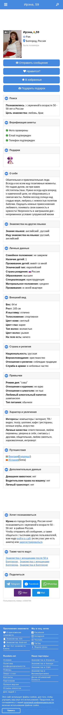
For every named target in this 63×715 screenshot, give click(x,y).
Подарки (19, 151)
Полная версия (11, 684)
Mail (43, 592)
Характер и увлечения (28, 413)
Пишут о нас (9, 674)
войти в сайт (24, 538)
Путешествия (22, 451)
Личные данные (24, 249)
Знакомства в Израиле (43, 660)
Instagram (39, 636)
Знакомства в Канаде (42, 664)
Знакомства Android (16, 642)
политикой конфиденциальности (39, 702)
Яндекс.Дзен (40, 647)
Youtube (38, 640)
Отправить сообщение (33, 62)
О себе (18, 174)
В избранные (33, 79)
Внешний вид (22, 298)
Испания (14, 460)
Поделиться (22, 575)
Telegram (15, 584)
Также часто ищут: (25, 552)
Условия (7, 660)
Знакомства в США (41, 667)
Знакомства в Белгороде (34, 565)
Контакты (8, 677)
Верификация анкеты (27, 123)
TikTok (37, 643)
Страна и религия (25, 347)
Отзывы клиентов (12, 688)
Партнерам (9, 681)
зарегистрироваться (30, 542)
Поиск (18, 99)
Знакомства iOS (14, 639)
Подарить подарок (33, 88)
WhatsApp (52, 584)
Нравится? (33, 71)
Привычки (20, 376)
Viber (24, 592)
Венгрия (13, 456)
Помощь (7, 670)
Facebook (34, 584)
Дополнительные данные (30, 470)
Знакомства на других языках (32, 225)
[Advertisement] (31, 18)
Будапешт (24, 456)
